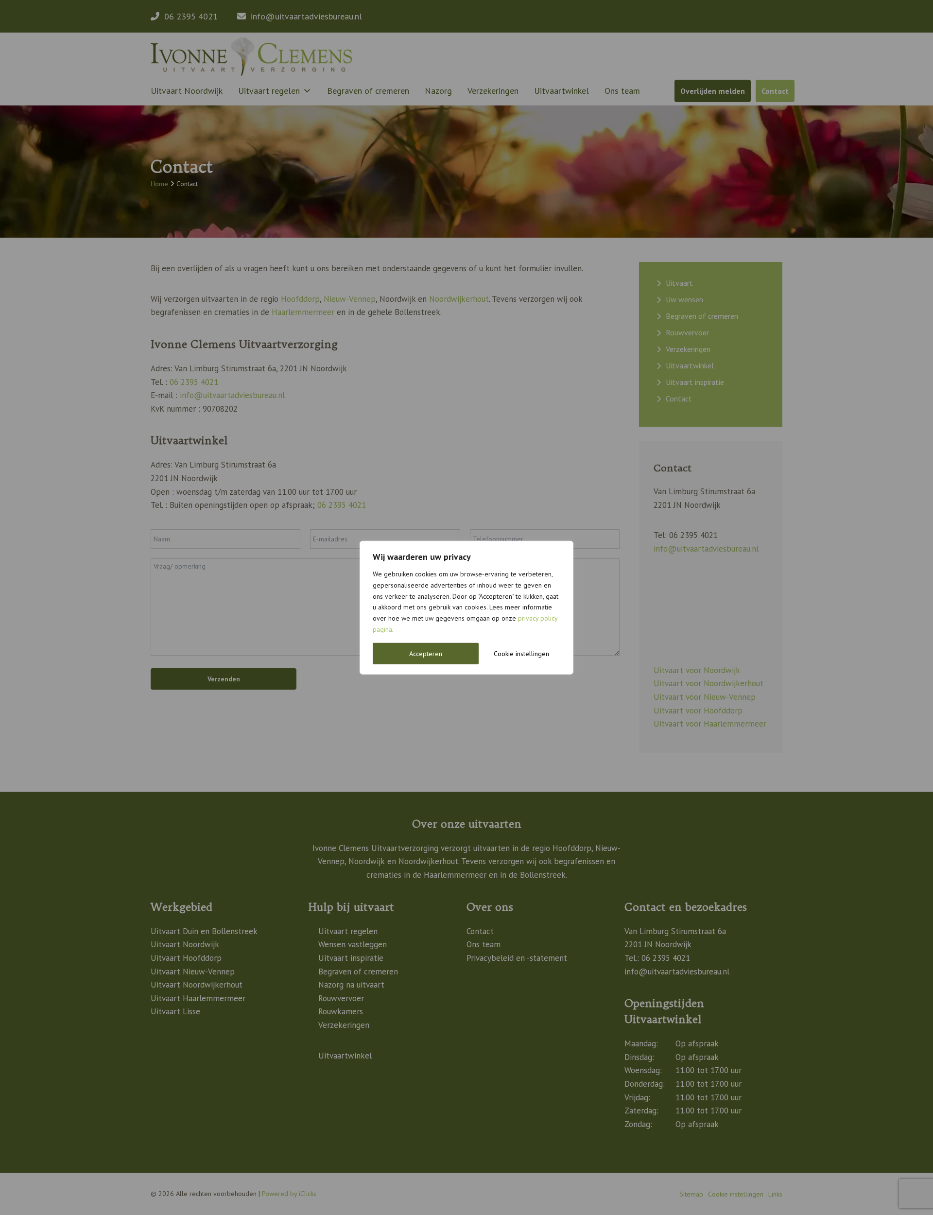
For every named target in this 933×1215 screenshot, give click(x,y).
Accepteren (425, 653)
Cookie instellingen (521, 653)
